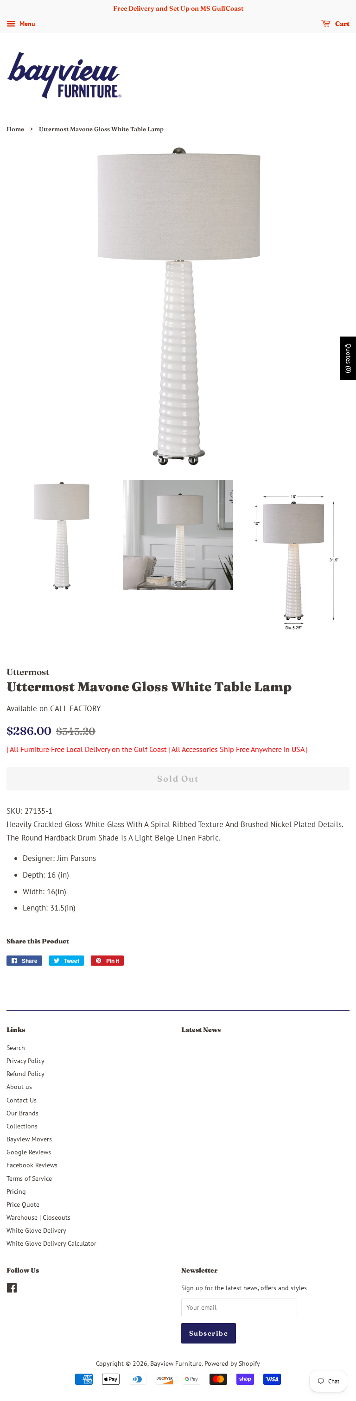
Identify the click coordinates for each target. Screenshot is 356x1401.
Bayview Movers (29, 1138)
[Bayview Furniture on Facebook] (11, 1289)
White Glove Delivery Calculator (51, 1243)
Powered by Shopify (232, 1363)
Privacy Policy (25, 1060)
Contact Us (21, 1099)
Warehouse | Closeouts (38, 1217)
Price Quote (22, 1204)
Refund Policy (25, 1073)
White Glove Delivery (36, 1230)
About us (19, 1086)
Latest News (201, 1029)
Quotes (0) (348, 358)
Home (15, 129)
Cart (342, 23)
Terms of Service (29, 1178)
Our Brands (22, 1112)
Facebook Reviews (31, 1164)
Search (15, 1047)
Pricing (16, 1191)
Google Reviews (28, 1151)
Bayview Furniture (176, 1363)
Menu (26, 23)
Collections (22, 1125)
